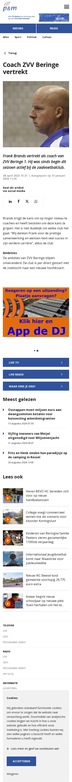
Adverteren (10, 688)
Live (5, 630)
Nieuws (18, 28)
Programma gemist (14, 642)
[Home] (18, 7)
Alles (6, 37)
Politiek (32, 37)
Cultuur (47, 37)
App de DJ (8, 674)
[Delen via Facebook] (18, 201)
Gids (5, 636)
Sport (18, 37)
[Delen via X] (27, 201)
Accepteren (21, 761)
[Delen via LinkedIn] (10, 201)
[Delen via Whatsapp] (36, 201)
